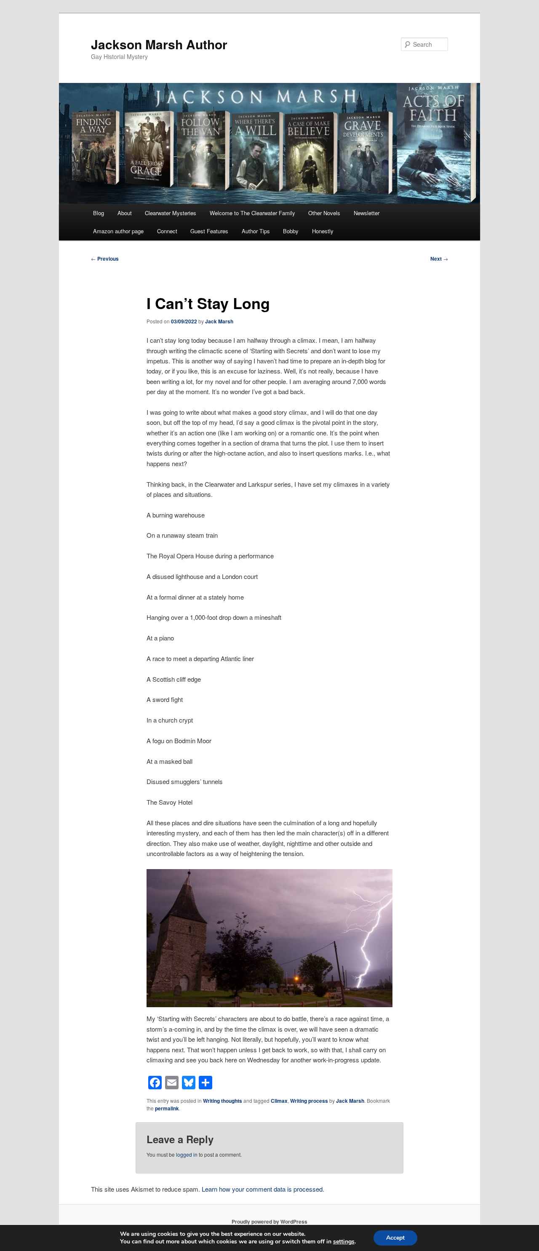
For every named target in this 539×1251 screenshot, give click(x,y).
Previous (105, 258)
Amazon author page (118, 231)
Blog (98, 213)
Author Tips (256, 231)
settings (344, 1242)
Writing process (309, 1100)
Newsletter (366, 213)
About (124, 213)
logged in (186, 1154)
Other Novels (324, 213)
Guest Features (209, 231)
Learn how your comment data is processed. (263, 1188)
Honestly (323, 231)
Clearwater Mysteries (170, 213)
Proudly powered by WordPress (269, 1221)
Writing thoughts (222, 1100)
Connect (167, 231)
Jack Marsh (219, 321)
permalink (167, 1108)
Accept (395, 1238)
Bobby (291, 231)
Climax (279, 1100)
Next (439, 258)
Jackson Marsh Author (159, 44)
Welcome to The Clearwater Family (252, 213)
